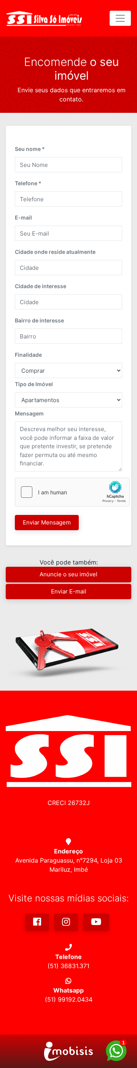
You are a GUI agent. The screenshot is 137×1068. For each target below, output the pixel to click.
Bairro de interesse (39, 320)
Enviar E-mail (68, 591)
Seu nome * (30, 149)
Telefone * (28, 183)
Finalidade (28, 354)
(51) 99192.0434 (68, 999)
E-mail (23, 217)
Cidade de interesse (40, 286)
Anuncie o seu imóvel (68, 574)
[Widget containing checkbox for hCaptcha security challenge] (72, 492)
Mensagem (29, 413)
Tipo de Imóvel (34, 384)
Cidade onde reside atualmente (55, 252)
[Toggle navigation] (120, 18)
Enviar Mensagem (47, 522)
